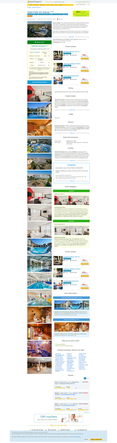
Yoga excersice (82, 369)
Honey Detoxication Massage (59, 371)
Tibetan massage (82, 362)
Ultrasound (81, 363)
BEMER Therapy (59, 360)
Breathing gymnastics (60, 361)
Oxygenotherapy (70, 368)
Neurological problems (60, 344)
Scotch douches (70, 371)
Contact (60, 4)
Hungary (29, 7)
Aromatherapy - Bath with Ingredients (59, 355)
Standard (42, 62)
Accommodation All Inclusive (81, 15)
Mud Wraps (69, 366)
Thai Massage (82, 359)
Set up (86, 439)
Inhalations (69, 356)
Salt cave (69, 369)
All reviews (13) (48, 38)
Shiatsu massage (82, 353)
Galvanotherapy (58, 368)
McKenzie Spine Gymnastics (70, 362)
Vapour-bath (81, 366)
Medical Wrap (70, 364)
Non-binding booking (40, 82)
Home (31, 4)
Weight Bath (81, 367)
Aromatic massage (59, 358)
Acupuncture (58, 353)
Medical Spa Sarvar (36, 7)
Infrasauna (69, 355)
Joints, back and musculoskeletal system (64, 345)
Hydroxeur (69, 353)
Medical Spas (42, 4)
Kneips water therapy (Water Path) (71, 358)
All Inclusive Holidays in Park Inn (71, 63)
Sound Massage (82, 356)
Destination (35, 4)
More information (76, 436)
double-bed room (41, 65)
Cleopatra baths (58, 364)
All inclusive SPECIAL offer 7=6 (71, 51)
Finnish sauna (58, 367)
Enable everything (96, 439)
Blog (56, 4)
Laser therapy (70, 360)
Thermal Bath (82, 360)
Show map (60, 19)
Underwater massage (83, 364)
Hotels (52, 4)
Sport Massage (82, 357)
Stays (48, 4)
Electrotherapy (58, 365)
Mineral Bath (70, 365)
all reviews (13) (87, 412)
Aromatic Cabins (59, 357)
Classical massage (59, 363)
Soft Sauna (81, 355)
